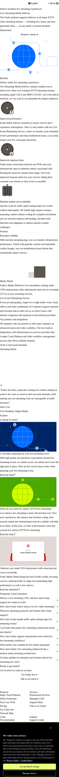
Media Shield (14, 285)
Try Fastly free (28, 674)
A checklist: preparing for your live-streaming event (24, 453)
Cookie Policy (27, 760)
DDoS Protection (8, 698)
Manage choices (29, 773)
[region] (29, 749)
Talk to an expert (28, 679)
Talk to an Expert (37, 706)
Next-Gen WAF (7, 702)
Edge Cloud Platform (10, 695)
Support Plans (36, 702)
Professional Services (39, 695)
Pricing (3, 706)
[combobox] (39, 3)
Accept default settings (29, 766)
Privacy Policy (13, 760)
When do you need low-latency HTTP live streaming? (26, 509)
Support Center (36, 720)
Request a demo (28, 34)
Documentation (7, 720)
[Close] (50, 728)
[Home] (7, 3)
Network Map (6, 713)
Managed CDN (36, 698)
